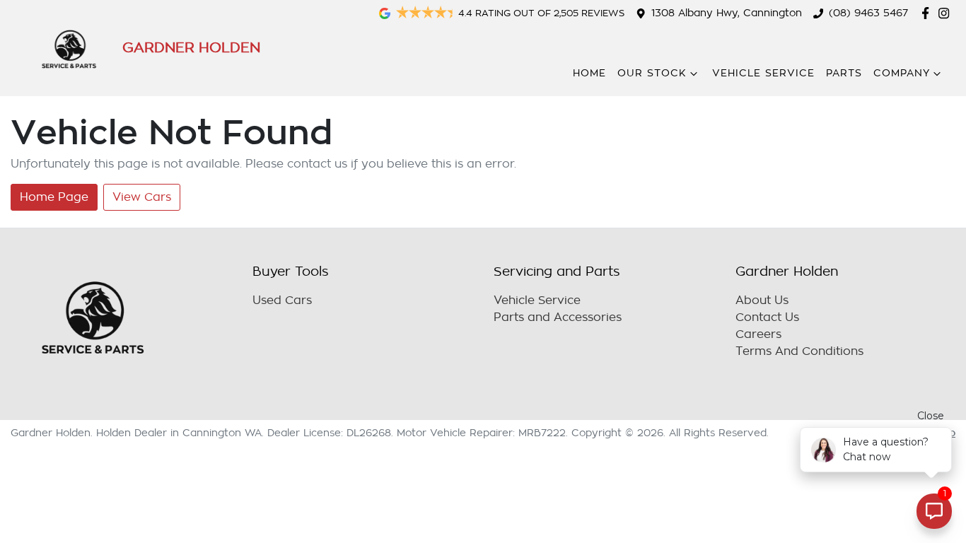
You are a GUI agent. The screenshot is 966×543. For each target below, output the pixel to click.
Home (589, 73)
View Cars (141, 197)
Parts (844, 73)
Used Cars (282, 300)
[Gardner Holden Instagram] (946, 13)
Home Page (54, 197)
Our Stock (652, 73)
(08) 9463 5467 (868, 13)
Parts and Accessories (558, 317)
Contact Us (767, 317)
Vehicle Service (763, 73)
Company (901, 73)
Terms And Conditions (799, 351)
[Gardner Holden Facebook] (928, 13)
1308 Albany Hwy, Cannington (726, 13)
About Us (761, 300)
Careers (758, 334)
